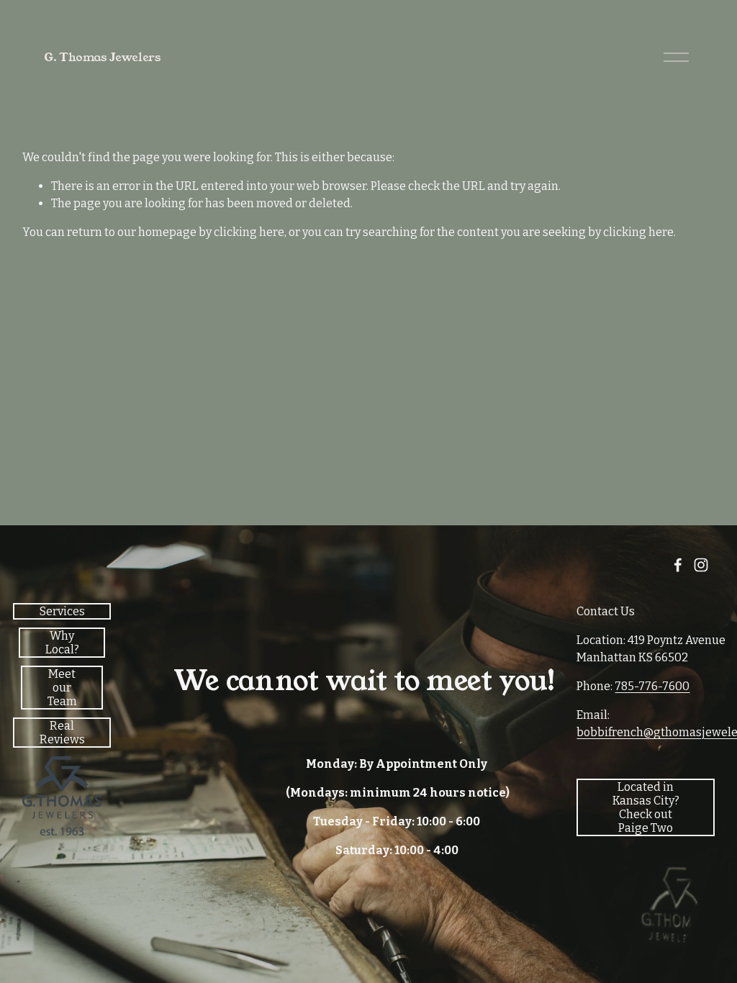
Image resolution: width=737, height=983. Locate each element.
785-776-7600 (652, 686)
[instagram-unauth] (701, 565)
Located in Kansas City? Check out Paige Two (645, 807)
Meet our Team (62, 687)
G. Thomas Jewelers (102, 57)
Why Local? (62, 642)
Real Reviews (62, 732)
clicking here (249, 232)
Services (62, 611)
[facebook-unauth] (678, 565)
